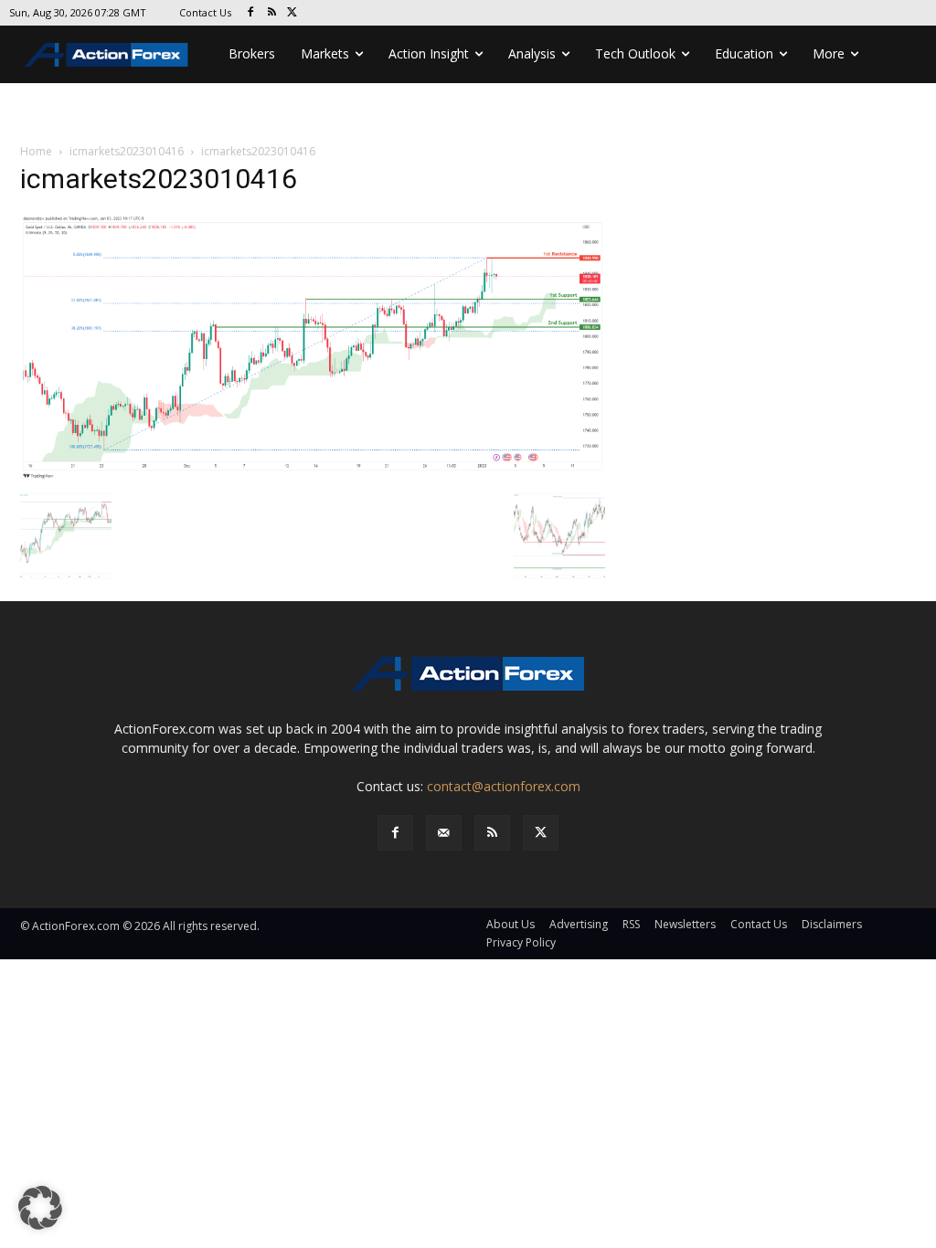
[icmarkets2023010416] (312, 346)
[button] (40, 1208)
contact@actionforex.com (503, 786)
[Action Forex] (106, 54)
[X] (292, 13)
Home (36, 151)
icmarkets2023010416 (126, 151)
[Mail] (444, 833)
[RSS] (271, 13)
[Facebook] (250, 13)
